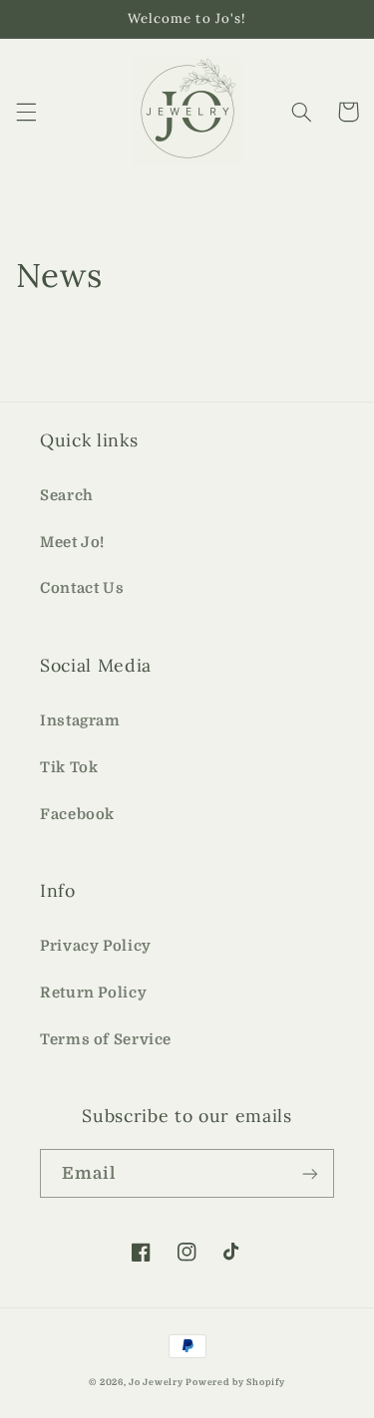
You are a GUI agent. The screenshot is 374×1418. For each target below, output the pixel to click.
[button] (26, 112)
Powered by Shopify (235, 1382)
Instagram (80, 720)
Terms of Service (106, 1039)
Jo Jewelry (156, 1382)
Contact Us (82, 588)
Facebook (77, 814)
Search (67, 495)
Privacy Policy (96, 946)
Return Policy (93, 993)
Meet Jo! (72, 542)
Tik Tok (69, 767)
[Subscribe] (310, 1173)
